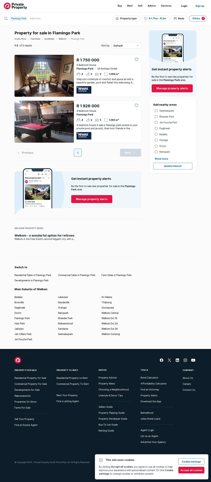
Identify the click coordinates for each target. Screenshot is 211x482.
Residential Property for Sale (30, 378)
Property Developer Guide (113, 418)
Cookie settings (191, 461)
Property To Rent (67, 370)
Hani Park (20, 323)
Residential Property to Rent (72, 378)
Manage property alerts (172, 88)
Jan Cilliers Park (23, 334)
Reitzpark (164, 151)
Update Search (173, 166)
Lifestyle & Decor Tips (111, 395)
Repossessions (23, 395)
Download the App (151, 401)
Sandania (63, 328)
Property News (107, 383)
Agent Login (147, 430)
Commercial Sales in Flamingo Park (76, 275)
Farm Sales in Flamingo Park (117, 275)
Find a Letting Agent (68, 401)
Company (188, 370)
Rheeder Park (166, 116)
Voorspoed (108, 307)
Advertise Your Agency (153, 442)
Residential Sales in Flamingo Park (33, 275)
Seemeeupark (166, 110)
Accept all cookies (191, 470)
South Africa (20, 39)
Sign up (200, 5)
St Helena (107, 297)
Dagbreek (164, 128)
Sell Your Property (24, 419)
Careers (187, 383)
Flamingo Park (77, 39)
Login (184, 5)
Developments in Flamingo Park (31, 280)
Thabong (107, 302)
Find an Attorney (150, 389)
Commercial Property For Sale (31, 383)
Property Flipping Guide (111, 412)
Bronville (19, 302)
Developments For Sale (27, 389)
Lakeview (63, 297)
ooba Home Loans (150, 418)
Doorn (162, 146)
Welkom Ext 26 (110, 328)
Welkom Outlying (111, 334)
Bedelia (163, 134)
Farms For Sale (22, 407)
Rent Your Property (67, 395)
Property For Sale (26, 370)
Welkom (62, 39)
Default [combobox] (118, 45)
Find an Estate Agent (26, 425)
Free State (35, 39)
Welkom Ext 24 (110, 323)
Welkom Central (110, 312)
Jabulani (19, 328)
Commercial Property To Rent (73, 383)
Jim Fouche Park (168, 122)
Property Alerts (149, 395)
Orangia (163, 140)
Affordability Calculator (154, 383)
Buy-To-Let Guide (108, 424)
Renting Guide (106, 430)
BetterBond (147, 412)
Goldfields (49, 39)
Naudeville (63, 302)
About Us (188, 378)
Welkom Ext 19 (109, 318)
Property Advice (108, 377)
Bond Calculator (149, 377)
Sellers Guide (106, 406)
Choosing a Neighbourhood (114, 389)
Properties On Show (25, 401)
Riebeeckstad (65, 323)
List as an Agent (149, 436)
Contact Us (189, 389)
